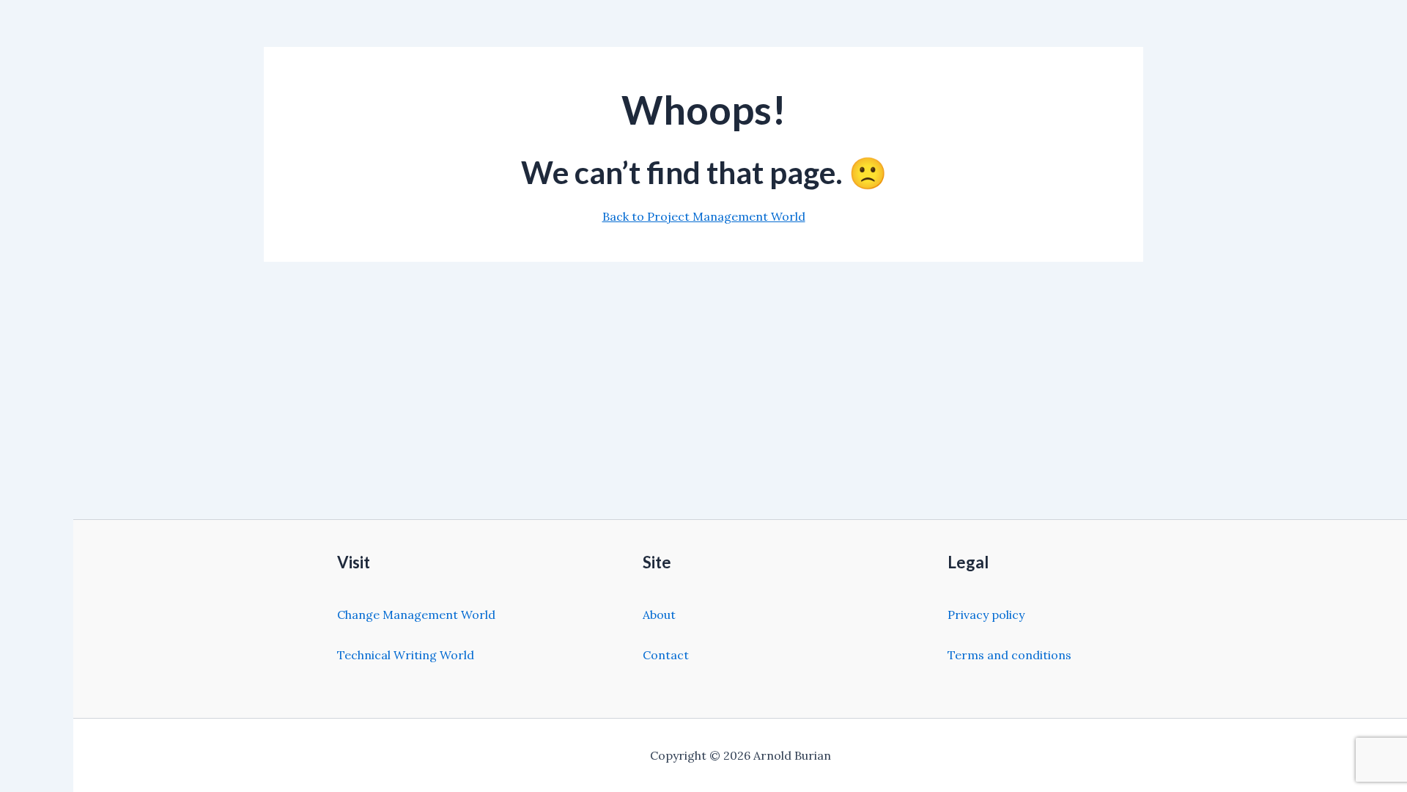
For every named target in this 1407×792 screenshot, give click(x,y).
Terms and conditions (1009, 655)
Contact (666, 655)
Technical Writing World (405, 655)
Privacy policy (986, 614)
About (659, 614)
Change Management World (416, 614)
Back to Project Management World (703, 216)
